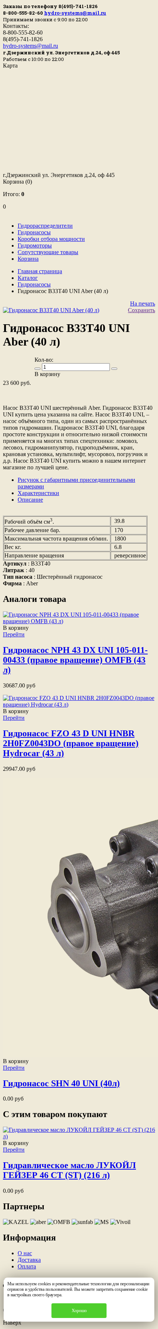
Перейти (14, 634)
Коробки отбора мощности (51, 239)
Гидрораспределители (45, 226)
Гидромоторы (35, 245)
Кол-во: (44, 360)
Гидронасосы (34, 232)
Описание (30, 499)
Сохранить (141, 310)
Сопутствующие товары (48, 252)
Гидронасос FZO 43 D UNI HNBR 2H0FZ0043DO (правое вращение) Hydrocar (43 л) (71, 743)
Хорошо (79, 1310)
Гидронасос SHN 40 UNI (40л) (61, 1083)
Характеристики (38, 493)
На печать (142, 303)
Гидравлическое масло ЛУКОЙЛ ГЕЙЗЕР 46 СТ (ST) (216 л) (69, 1170)
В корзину (16, 628)
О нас (25, 1253)
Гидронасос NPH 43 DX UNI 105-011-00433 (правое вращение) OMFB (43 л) (75, 660)
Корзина (17, 181)
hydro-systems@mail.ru (75, 13)
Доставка (29, 1260)
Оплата (27, 1266)
